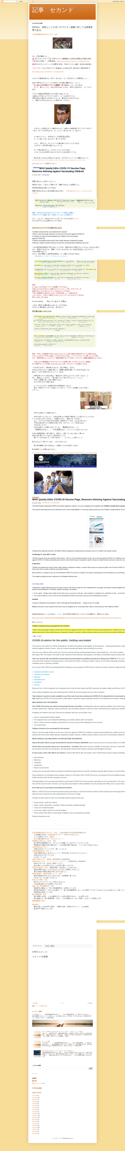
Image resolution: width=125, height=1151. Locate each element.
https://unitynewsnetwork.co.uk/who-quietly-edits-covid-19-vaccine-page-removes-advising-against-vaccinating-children (58, 160)
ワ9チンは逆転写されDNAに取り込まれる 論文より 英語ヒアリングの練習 (62, 1031)
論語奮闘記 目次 (38, 901)
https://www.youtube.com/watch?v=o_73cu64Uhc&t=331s (73, 61)
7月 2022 (34, 1101)
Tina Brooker (46, 175)
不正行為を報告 (37, 1088)
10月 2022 (35, 1097)
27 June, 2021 (36, 175)
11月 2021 (35, 1115)
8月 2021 (34, 1121)
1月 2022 (34, 1111)
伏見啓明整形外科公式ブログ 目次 (45, 34)
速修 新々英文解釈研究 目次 (43, 886)
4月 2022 (34, 1105)
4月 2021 (34, 1129)
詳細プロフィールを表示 (38, 1083)
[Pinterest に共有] (53, 946)
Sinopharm (38, 682)
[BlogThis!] (48, 946)
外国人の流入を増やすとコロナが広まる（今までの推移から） (58, 1050)
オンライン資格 (37, 1011)
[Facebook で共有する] (52, 946)
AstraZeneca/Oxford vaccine (44, 672)
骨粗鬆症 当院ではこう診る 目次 (44, 841)
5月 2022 (34, 1103)
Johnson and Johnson (42, 674)
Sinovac (37, 685)
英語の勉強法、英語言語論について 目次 (47, 873)
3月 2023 (34, 1095)
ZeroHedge (35, 584)
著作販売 (35, 904)
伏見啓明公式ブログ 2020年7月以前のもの (63, 835)
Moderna (37, 677)
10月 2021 (35, 1117)
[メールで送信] (46, 946)
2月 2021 (34, 1133)
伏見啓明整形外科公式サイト (40, 847)
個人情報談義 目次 (39, 894)
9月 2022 (34, 1099)
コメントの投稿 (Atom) (41, 1006)
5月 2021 (34, 1127)
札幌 (35, 1081)
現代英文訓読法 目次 (40, 867)
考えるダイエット (57, 839)
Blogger (71, 1138)
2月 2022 (34, 1109)
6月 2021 (34, 1125)
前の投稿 (90, 1003)
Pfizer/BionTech (39, 679)
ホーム (62, 1003)
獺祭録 (51, 837)
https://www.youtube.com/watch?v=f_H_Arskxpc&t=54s (48, 72)
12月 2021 (35, 1113)
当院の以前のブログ (38, 859)
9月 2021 (34, 1119)
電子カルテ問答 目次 (39, 880)
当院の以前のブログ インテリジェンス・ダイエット (49, 861)
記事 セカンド (53, 10)
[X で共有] (50, 946)
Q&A (40, 688)
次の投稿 (35, 1003)
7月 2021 (34, 1123)
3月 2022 (34, 1107)
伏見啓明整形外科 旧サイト (42, 851)
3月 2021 (34, 1131)
